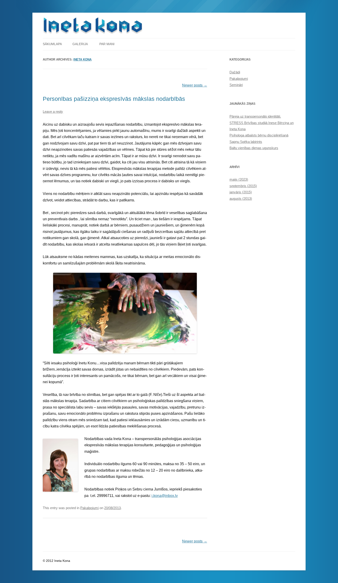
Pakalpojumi (89, 508)
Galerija (80, 44)
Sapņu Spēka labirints (245, 142)
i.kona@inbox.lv (165, 496)
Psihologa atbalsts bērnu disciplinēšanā (258, 135)
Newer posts (194, 85)
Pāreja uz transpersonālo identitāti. (255, 116)
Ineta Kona (82, 59)
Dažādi (234, 72)
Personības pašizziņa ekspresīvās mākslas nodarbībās (114, 99)
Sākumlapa (52, 44)
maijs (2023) (238, 179)
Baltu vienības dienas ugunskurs (253, 148)
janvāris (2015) (240, 192)
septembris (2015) (243, 186)
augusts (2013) (240, 198)
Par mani (107, 44)
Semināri (236, 85)
